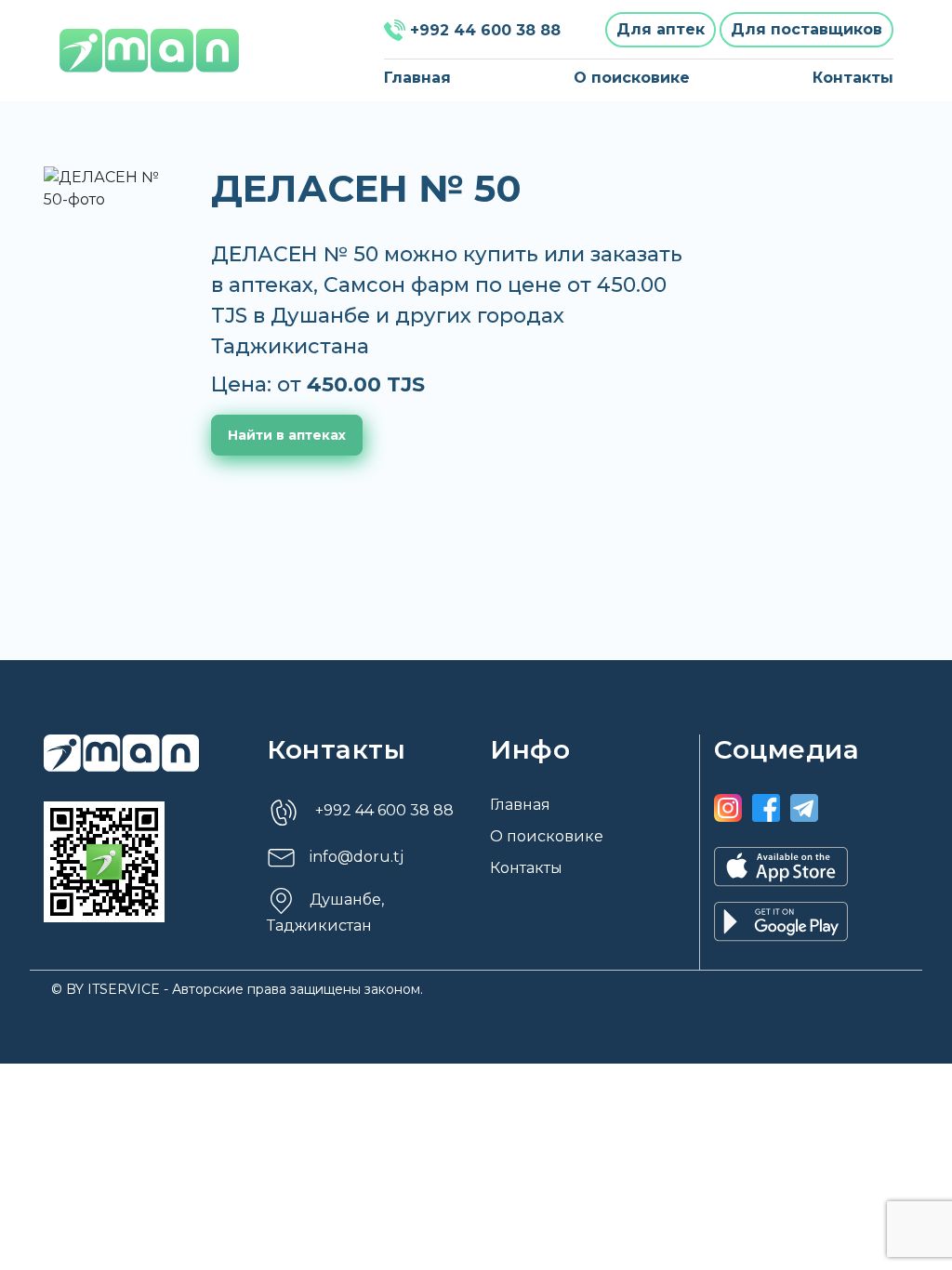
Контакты (853, 77)
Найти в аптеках (287, 435)
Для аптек (660, 29)
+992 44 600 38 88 (485, 30)
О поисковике (632, 77)
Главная (417, 77)
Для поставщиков (806, 29)
